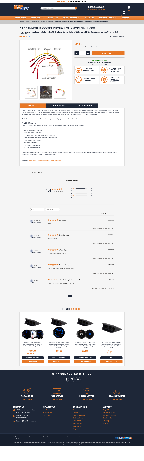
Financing (106, 421)
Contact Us (76, 412)
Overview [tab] (32, 105)
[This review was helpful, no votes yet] (109, 228)
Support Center (107, 410)
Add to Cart (111, 358)
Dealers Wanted (78, 418)
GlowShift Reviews (79, 415)
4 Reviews (115, 353)
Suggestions (77, 426)
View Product (32, 361)
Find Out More (27, 399)
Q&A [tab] (40, 172)
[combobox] (37, 209)
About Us (76, 410)
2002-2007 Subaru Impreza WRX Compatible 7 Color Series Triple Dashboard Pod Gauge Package (32, 344)
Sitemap (105, 423)
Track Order (46, 415)
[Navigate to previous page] (66, 296)
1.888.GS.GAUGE (96, 7)
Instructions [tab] (85, 105)
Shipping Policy (107, 418)
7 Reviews (36, 353)
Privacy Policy (77, 423)
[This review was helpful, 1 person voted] (109, 273)
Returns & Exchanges (109, 415)
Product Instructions (109, 412)
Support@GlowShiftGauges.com (27, 421)
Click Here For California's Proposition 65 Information (45, 160)
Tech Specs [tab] (59, 105)
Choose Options (32, 358)
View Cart (46, 410)
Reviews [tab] (33, 172)
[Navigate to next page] (78, 296)
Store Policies (77, 421)
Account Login (47, 412)
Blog (74, 429)
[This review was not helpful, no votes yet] (112, 228)
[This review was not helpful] (111, 288)
